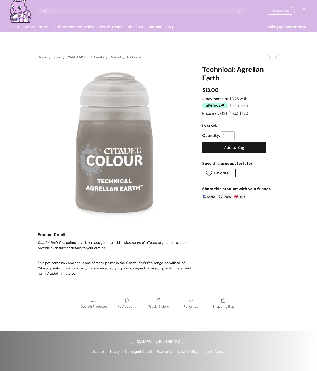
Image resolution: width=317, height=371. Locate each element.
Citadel (115, 57)
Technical (134, 57)
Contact (154, 26)
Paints (99, 57)
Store (57, 57)
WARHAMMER (78, 57)
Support (99, 351)
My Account (126, 306)
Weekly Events (111, 26)
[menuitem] (270, 57)
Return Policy (187, 351)
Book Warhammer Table (73, 26)
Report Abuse (213, 351)
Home (42, 57)
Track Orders (158, 306)
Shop (14, 26)
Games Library (35, 26)
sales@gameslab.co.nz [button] (287, 26)
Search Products (94, 306)
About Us (135, 26)
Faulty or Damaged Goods (131, 351)
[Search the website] (240, 11)
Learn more (239, 105)
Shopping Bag (223, 306)
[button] (19, 10)
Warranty (164, 351)
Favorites (191, 306)
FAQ (169, 26)
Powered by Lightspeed (158, 359)
